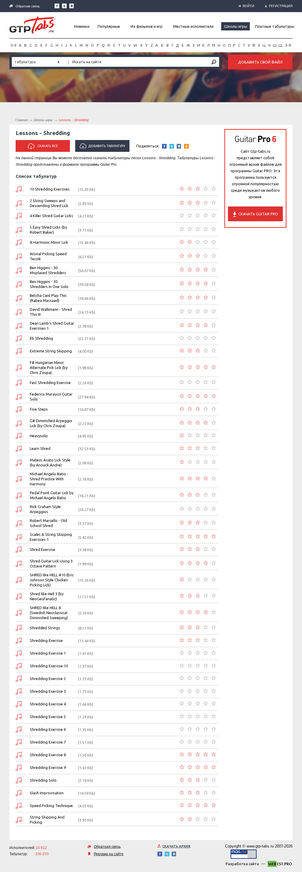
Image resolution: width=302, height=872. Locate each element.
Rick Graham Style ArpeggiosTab (19, 509)
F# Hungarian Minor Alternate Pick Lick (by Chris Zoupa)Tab (19, 368)
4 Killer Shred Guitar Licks (51, 216)
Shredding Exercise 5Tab (19, 717)
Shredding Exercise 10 (49, 666)
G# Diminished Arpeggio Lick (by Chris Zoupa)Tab (19, 423)
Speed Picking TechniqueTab (19, 806)
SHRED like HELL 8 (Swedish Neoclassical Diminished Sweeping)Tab (19, 613)
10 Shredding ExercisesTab (19, 189)
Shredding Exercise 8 (48, 755)
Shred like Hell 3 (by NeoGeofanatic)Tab (19, 596)
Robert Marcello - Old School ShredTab (19, 523)
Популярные (109, 26)
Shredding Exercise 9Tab (19, 767)
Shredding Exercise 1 (48, 653)
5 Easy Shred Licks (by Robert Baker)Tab (19, 230)
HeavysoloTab (19, 436)
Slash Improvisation (47, 793)
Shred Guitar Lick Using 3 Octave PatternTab (19, 564)
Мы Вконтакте (71, 6)
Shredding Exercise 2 (48, 678)
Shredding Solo (43, 780)
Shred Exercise (42, 549)
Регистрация (281, 6)
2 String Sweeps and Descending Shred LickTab (19, 203)
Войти (248, 6)
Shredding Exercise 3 (48, 691)
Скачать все (47, 146)
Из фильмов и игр (147, 26)
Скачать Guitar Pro (258, 214)
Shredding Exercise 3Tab (19, 691)
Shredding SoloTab (19, 780)
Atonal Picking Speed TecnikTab (19, 256)
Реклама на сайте (109, 854)
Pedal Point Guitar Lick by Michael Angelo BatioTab (19, 495)
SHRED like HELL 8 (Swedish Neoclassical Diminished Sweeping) (49, 613)
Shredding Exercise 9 (48, 767)
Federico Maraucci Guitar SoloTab (19, 397)
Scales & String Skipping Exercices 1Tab (19, 537)
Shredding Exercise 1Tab (19, 653)
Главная (21, 120)
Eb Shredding (41, 338)
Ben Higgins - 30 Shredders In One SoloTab (19, 284)
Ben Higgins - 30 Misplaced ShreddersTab (19, 270)
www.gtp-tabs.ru (260, 846)
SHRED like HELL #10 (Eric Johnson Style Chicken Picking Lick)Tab (19, 580)
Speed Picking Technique (51, 805)
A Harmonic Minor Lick (49, 242)
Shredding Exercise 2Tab (19, 679)
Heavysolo (39, 436)
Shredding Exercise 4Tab (19, 704)
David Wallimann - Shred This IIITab (19, 312)
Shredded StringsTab (19, 628)
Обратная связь (28, 6)
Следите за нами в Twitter (64, 6)
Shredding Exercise (46, 640)
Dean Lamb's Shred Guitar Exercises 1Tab (19, 326)
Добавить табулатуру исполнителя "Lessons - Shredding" (103, 148)
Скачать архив (176, 846)
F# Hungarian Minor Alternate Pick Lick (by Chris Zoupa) (49, 367)
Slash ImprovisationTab (19, 793)
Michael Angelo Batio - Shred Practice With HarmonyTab (19, 479)
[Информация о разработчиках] (279, 865)
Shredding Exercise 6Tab (19, 729)
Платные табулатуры (274, 26)
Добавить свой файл (260, 62)
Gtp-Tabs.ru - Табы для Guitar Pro (32, 25)
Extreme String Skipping (51, 351)
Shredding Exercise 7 (48, 742)
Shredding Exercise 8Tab (19, 755)
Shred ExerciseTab (19, 549)
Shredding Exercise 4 (48, 704)
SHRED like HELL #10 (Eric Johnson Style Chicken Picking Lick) (52, 580)
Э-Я (288, 45)
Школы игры (235, 26)
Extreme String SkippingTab (19, 351)
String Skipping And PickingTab (19, 820)
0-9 (13, 45)
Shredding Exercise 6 (48, 729)
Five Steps (39, 409)
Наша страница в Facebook (57, 6)
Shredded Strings (45, 628)
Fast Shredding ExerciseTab (19, 383)
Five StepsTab (19, 409)
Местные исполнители (193, 26)
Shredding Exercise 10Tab (19, 666)
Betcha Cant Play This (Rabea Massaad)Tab (19, 298)
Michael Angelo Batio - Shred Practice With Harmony (49, 479)
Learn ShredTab (19, 448)
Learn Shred (40, 448)
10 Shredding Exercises (50, 189)
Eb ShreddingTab (19, 338)
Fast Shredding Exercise (50, 382)
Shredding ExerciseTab (19, 640)
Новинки (81, 26)
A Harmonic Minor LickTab (19, 242)
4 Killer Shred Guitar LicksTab (19, 216)
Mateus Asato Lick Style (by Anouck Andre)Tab (19, 463)
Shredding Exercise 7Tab (19, 742)
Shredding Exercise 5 (48, 717)
